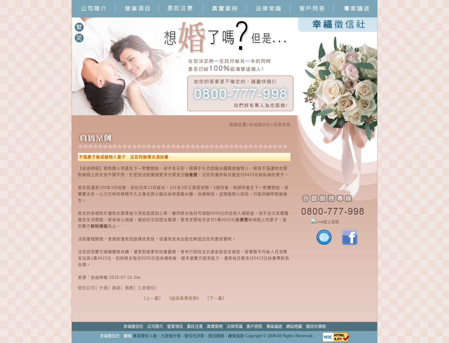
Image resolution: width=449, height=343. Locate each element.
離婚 (161, 187)
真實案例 (281, 124)
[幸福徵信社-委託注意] (181, 15)
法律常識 (235, 326)
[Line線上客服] (337, 222)
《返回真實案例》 (183, 298)
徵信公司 (86, 288)
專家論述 (274, 326)
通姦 (116, 288)
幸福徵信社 (260, 124)
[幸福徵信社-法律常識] (268, 15)
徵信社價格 (316, 326)
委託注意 (195, 326)
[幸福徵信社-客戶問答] (312, 15)
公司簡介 (155, 326)
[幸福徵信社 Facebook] (349, 243)
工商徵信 (146, 288)
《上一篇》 (151, 298)
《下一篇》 (216, 298)
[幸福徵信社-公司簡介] (93, 15)
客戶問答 (254, 326)
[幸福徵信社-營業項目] (137, 15)
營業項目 (175, 326)
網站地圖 (294, 326)
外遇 (103, 288)
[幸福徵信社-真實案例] (224, 15)
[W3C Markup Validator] (336, 335)
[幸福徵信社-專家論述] (355, 15)
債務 (129, 288)
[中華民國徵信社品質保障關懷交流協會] (324, 243)
